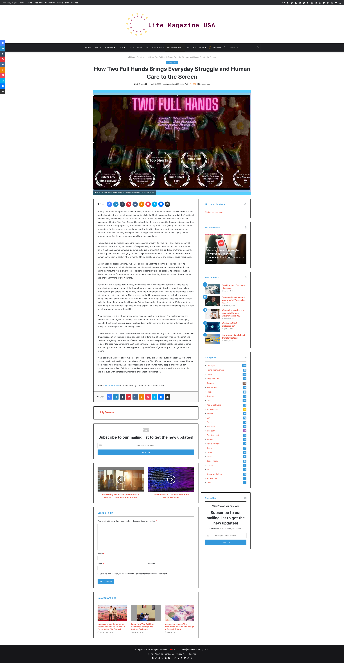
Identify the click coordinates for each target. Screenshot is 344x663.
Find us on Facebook (214, 212)
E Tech (206, 649)
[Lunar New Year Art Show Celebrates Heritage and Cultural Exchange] (146, 613)
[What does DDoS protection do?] (212, 327)
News (97, 47)
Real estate (211, 387)
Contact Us (50, 3)
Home (29, 3)
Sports (209, 448)
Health (190, 47)
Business (109, 47)
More (201, 47)
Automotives (212, 409)
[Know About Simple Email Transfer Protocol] (212, 339)
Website (151, 564)
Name (101, 553)
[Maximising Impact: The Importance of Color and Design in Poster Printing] (179, 613)
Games (210, 439)
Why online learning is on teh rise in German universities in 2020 (233, 313)
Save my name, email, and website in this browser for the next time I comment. (133, 574)
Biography (211, 431)
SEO (130, 47)
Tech (121, 47)
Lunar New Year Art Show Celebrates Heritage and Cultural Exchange (142, 626)
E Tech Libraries (179, 649)
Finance (210, 392)
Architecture (212, 478)
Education (157, 47)
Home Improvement (215, 370)
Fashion (210, 413)
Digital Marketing (214, 474)
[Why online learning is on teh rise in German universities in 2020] (212, 314)
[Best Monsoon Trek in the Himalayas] (212, 289)
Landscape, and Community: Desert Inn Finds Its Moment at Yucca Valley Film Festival (111, 626)
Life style (142, 47)
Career (210, 452)
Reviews (210, 396)
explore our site (112, 385)
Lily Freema (140, 84)
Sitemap (74, 3)
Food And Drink (214, 378)
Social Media (212, 461)
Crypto (210, 465)
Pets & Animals (213, 444)
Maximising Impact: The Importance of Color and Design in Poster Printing (179, 626)
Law (208, 418)
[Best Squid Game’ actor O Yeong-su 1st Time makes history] (212, 301)
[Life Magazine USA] (172, 24)
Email (101, 564)
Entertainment (174, 47)
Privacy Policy (63, 3)
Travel (209, 422)
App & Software (214, 405)
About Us (39, 3)
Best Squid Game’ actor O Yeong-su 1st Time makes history (234, 300)
